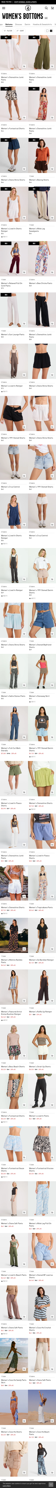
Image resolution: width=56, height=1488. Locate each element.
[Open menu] (3, 8)
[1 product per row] (47, 31)
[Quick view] (24, 66)
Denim (27, 24)
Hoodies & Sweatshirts (42, 24)
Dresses (18, 24)
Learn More (7, 1486)
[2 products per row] (51, 31)
